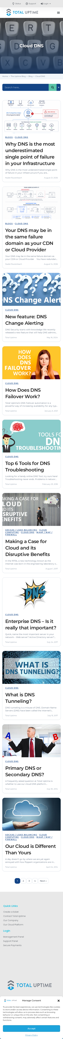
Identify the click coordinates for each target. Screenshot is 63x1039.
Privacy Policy (31, 1035)
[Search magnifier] (53, 87)
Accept (31, 1028)
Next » (43, 881)
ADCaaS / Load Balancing (21, 530)
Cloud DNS (21, 137)
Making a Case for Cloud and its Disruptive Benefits (27, 548)
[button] (58, 1000)
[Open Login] (50, 3)
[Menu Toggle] (58, 12)
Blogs (9, 137)
